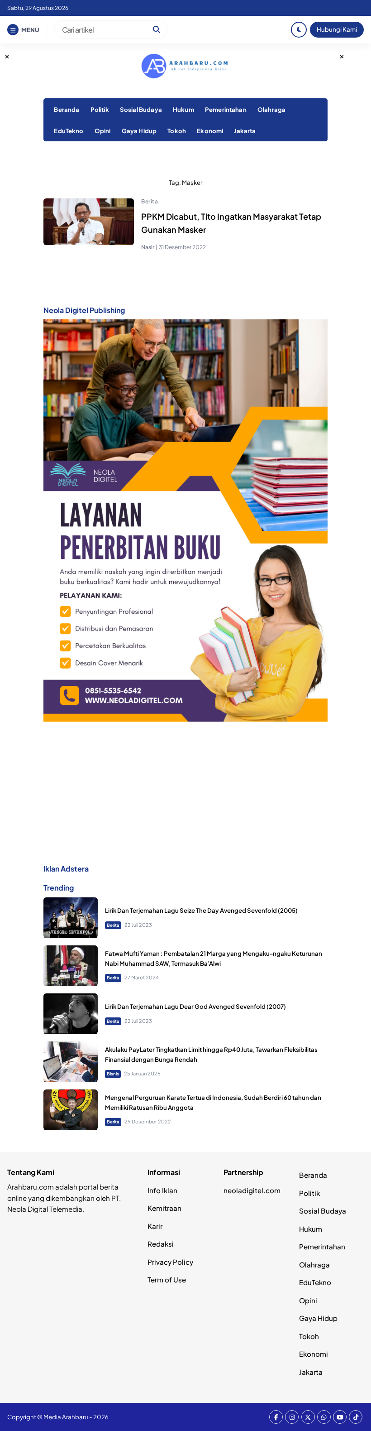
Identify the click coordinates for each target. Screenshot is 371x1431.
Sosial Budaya (141, 109)
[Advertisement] (185, 792)
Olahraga (271, 109)
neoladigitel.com (252, 1190)
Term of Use (166, 1279)
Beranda (66, 109)
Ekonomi (210, 131)
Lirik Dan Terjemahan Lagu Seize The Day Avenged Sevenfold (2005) (201, 910)
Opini (103, 131)
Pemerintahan (226, 109)
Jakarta (245, 131)
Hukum (183, 109)
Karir (154, 1226)
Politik (99, 109)
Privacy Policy (170, 1262)
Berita (149, 201)
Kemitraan (164, 1208)
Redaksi (160, 1243)
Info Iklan (162, 1190)
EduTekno (68, 131)
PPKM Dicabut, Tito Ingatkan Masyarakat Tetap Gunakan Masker (231, 223)
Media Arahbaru (65, 1417)
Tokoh (176, 131)
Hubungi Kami (337, 29)
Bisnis (113, 1073)
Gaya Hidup (139, 131)
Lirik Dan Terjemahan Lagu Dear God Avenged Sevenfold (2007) (195, 1006)
